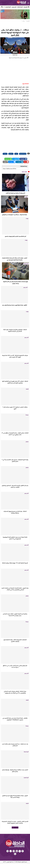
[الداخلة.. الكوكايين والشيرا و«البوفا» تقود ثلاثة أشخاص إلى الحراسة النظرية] (15, 319)
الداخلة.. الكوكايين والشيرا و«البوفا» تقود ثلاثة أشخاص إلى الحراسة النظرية (15, 330)
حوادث (27, 175)
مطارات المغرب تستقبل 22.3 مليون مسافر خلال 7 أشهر (15, 408)
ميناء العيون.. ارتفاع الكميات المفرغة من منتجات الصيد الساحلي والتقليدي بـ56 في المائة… (15, 589)
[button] (23, 159)
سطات (16, 154)
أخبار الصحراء (8, 7)
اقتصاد (27, 389)
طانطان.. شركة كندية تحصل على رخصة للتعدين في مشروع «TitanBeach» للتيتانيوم (15, 719)
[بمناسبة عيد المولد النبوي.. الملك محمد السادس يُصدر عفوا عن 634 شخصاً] (15, 603)
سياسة (27, 415)
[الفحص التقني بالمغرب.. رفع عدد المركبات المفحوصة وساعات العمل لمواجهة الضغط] (15, 811)
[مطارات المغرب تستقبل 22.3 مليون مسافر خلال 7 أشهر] (15, 396)
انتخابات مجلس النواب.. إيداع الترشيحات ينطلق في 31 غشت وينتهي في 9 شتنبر (15, 434)
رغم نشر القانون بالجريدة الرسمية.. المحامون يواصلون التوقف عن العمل (15, 486)
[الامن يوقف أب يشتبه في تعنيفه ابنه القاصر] (15, 182)
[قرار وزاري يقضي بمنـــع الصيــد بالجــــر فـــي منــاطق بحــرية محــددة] (15, 655)
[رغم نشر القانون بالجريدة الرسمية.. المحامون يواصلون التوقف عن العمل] (15, 475)
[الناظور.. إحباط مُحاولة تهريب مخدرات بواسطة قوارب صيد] (14, 294)
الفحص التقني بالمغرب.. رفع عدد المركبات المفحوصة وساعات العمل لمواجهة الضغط (15, 822)
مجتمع (27, 441)
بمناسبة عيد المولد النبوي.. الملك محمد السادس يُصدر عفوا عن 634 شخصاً (15, 614)
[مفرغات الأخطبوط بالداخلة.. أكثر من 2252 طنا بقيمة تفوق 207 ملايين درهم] (15, 345)
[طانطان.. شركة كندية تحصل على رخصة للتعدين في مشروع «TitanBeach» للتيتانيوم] (15, 707)
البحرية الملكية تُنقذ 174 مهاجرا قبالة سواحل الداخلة (15, 563)
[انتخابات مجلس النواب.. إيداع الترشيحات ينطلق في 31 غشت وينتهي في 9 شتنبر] (15, 422)
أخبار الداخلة (20, 7)
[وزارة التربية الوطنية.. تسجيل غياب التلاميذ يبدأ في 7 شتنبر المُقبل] (15, 449)
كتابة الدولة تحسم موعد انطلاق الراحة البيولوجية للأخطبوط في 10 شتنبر (15, 538)
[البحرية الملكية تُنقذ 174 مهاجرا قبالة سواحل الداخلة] (15, 552)
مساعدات (5, 154)
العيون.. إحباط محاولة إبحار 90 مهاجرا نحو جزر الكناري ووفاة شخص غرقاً (15, 796)
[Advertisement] (15, 71)
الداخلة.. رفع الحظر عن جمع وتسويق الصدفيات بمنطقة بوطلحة (15, 512)
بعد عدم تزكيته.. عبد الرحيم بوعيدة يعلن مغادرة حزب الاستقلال (15, 745)
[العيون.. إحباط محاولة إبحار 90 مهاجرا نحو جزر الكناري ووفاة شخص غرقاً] (15, 785)
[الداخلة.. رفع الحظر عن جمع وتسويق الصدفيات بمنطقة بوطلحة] (15, 500)
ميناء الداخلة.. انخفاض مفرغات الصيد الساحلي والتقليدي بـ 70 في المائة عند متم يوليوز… (15, 692)
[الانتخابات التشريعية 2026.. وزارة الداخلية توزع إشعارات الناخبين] (15, 629)
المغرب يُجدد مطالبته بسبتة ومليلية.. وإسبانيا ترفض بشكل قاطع (15, 770)
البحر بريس (14, 7)
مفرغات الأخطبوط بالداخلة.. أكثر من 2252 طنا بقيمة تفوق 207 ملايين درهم (15, 356)
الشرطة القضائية (23, 154)
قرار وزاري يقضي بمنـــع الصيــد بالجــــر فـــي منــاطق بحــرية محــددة (15, 666)
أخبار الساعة (26, 752)
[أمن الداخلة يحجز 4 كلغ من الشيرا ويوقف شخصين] (15, 226)
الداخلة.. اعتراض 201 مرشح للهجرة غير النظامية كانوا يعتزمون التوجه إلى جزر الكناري (15, 382)
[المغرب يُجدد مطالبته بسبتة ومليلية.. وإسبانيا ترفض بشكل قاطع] (15, 759)
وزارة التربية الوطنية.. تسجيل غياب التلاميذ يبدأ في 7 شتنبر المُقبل (15, 460)
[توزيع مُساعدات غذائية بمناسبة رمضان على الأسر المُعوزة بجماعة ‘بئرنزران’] (15, 271)
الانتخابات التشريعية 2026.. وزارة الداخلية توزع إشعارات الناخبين (15, 640)
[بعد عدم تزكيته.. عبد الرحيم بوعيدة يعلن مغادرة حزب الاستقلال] (15, 733)
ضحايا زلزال (11, 154)
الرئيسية (25, 7)
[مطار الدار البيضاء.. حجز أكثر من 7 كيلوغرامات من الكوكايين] (14, 204)
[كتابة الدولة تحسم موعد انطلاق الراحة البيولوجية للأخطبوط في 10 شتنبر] (15, 526)
